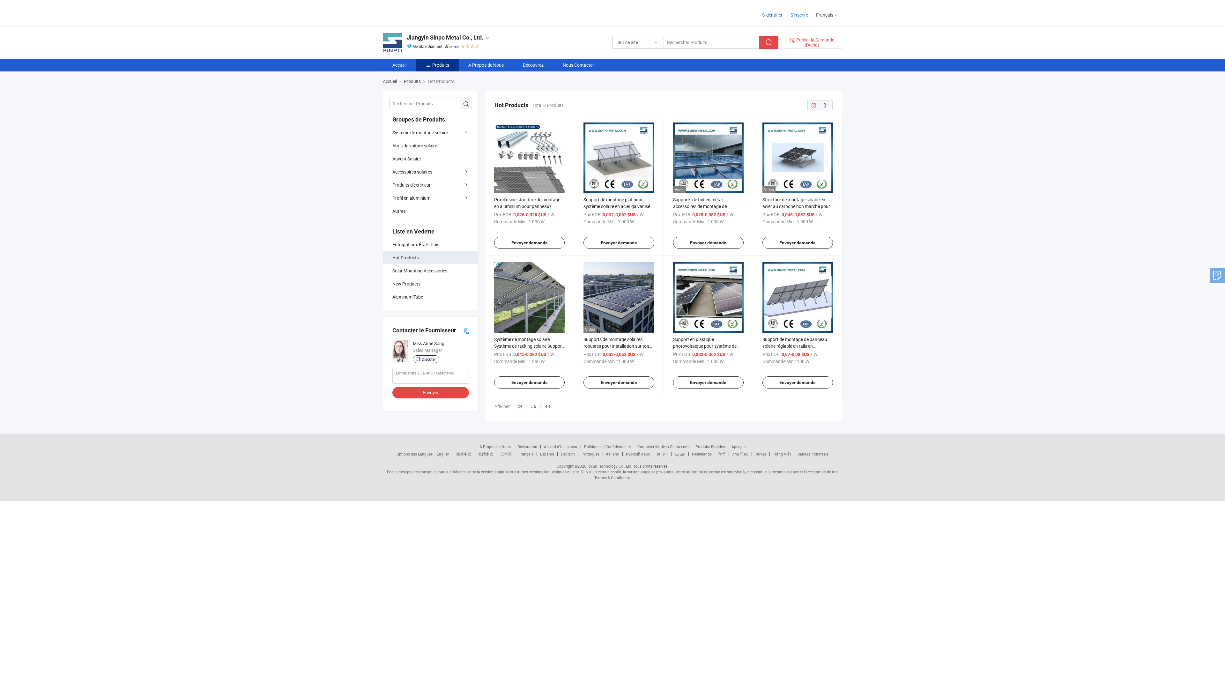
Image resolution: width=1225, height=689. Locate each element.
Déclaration (527, 446)
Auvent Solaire (406, 159)
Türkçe (760, 453)
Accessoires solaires (412, 172)
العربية (680, 453)
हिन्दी (721, 453)
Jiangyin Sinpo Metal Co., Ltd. (445, 37)
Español (547, 453)
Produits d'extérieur (411, 185)
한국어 (662, 453)
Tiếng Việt (782, 453)
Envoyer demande (529, 242)
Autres (398, 211)
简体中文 (463, 453)
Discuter (429, 359)
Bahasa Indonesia (813, 453)
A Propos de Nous (486, 65)
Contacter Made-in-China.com (663, 446)
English (443, 453)
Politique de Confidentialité (607, 446)
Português (590, 453)
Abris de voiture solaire (414, 146)
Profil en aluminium (411, 198)
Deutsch (568, 453)
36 (533, 406)
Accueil (399, 65)
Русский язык (638, 453)
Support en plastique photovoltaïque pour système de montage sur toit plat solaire (705, 346)
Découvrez (533, 65)
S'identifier (772, 15)
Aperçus (738, 446)
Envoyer (431, 392)
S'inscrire (799, 15)
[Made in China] (424, 12)
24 (520, 406)
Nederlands (702, 453)
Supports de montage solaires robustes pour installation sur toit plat (616, 346)
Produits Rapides (710, 446)
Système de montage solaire (420, 133)
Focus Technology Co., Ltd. (609, 466)
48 (547, 406)
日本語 (506, 453)
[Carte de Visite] (466, 330)
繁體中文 (486, 453)
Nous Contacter (578, 65)
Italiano (612, 453)
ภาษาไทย (740, 453)
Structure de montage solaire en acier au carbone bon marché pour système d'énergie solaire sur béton (796, 206)
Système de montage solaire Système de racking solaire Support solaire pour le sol (528, 346)
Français (525, 453)
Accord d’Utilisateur (560, 446)
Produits (440, 65)
